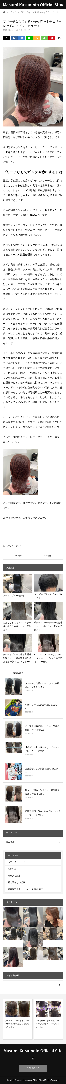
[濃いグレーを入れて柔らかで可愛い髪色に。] (33, 937)
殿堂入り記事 (14, 875)
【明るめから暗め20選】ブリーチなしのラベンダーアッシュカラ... (17, 1024)
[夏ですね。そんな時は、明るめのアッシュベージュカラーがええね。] (33, 953)
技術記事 (12, 869)
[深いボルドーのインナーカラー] (13, 957)
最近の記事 (18, 672)
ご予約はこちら (33, 1068)
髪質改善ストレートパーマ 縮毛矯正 (25, 889)
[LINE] (29, 38)
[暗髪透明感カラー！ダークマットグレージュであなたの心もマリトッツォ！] (53, 933)
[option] (18, 1019)
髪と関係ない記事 (16, 882)
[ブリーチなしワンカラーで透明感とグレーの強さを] (13, 917)
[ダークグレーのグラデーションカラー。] (13, 933)
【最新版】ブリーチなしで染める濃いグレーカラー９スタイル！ (48, 1024)
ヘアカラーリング (22, 30)
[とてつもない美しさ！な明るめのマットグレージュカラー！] (53, 953)
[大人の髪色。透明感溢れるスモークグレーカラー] (33, 917)
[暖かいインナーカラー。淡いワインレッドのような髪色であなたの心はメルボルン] (53, 917)
